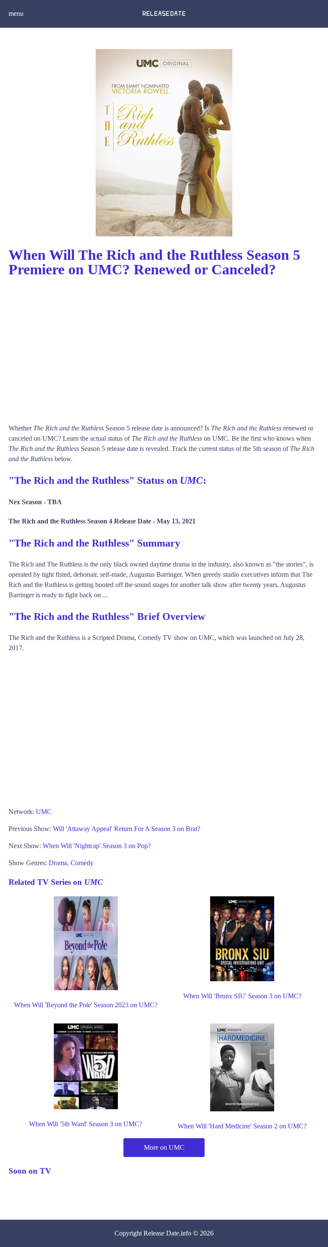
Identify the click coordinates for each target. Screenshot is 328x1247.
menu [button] (16, 13)
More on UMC (164, 1147)
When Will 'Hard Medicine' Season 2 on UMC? (242, 1126)
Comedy (82, 862)
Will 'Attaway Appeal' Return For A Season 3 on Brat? (126, 828)
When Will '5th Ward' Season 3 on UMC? (85, 1124)
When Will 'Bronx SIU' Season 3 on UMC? (242, 996)
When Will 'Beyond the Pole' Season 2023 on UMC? (86, 1005)
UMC (44, 811)
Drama (58, 862)
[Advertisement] (164, 346)
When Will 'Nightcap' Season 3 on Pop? (97, 845)
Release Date (161, 1233)
